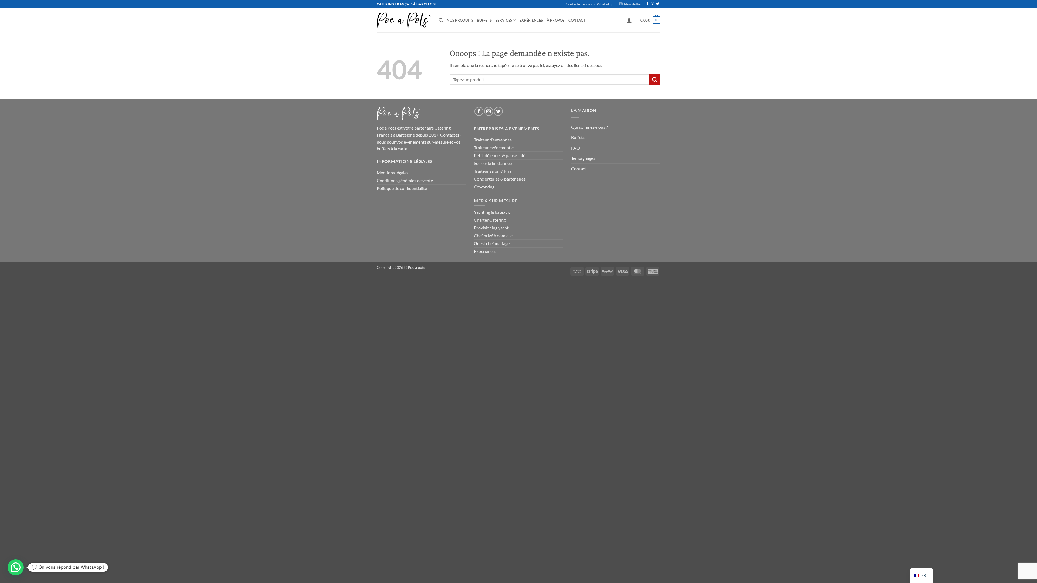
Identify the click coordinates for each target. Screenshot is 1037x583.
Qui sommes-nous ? (589, 127)
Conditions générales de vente (405, 180)
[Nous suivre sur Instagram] (652, 4)
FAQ (575, 147)
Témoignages (583, 158)
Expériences (531, 20)
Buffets (484, 20)
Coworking (484, 186)
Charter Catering (490, 219)
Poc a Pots (386, 127)
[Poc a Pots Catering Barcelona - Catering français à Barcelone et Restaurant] (404, 20)
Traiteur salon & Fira (492, 171)
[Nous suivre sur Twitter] (657, 4)
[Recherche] (441, 20)
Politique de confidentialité (402, 188)
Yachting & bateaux (492, 212)
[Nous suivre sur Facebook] (647, 4)
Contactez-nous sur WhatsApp (589, 4)
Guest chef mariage (492, 243)
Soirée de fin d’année (493, 163)
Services (504, 20)
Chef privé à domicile (493, 235)
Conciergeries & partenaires (500, 178)
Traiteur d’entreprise (493, 139)
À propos (556, 20)
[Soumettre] (654, 79)
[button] (630, 4)
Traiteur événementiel (494, 147)
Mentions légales (392, 172)
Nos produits (460, 20)
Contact (577, 20)
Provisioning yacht (491, 227)
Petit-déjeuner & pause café (499, 155)
